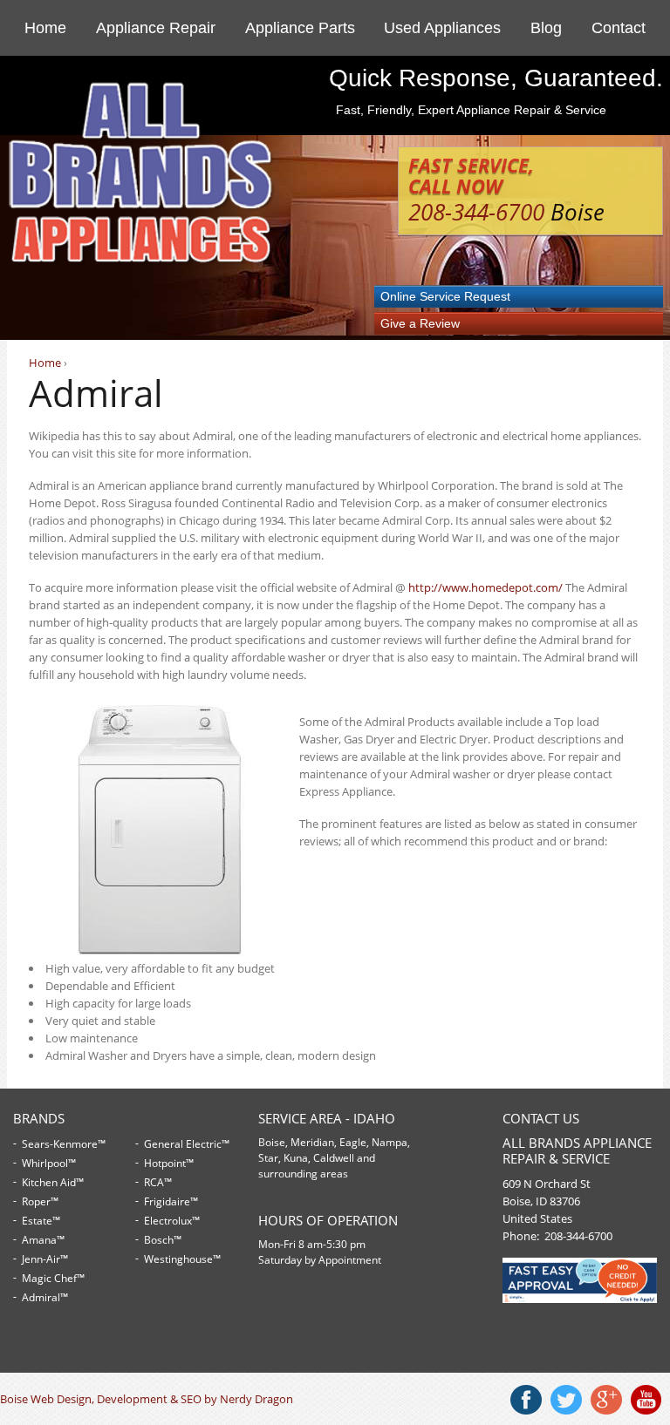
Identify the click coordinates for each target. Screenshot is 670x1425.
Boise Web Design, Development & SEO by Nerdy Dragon (146, 1399)
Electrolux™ (172, 1220)
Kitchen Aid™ (53, 1182)
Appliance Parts (300, 28)
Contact (618, 28)
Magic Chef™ (53, 1278)
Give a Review (420, 323)
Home (45, 28)
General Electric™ (186, 1144)
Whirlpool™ (49, 1163)
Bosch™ (162, 1239)
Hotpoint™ (169, 1163)
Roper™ (40, 1201)
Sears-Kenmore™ (64, 1144)
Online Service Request (445, 296)
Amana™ (43, 1239)
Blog (546, 28)
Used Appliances (442, 28)
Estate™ (41, 1220)
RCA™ (158, 1182)
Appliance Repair (155, 28)
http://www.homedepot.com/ (485, 587)
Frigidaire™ (171, 1201)
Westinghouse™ (182, 1259)
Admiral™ (45, 1297)
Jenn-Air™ (45, 1259)
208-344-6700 (476, 211)
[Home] (142, 259)
